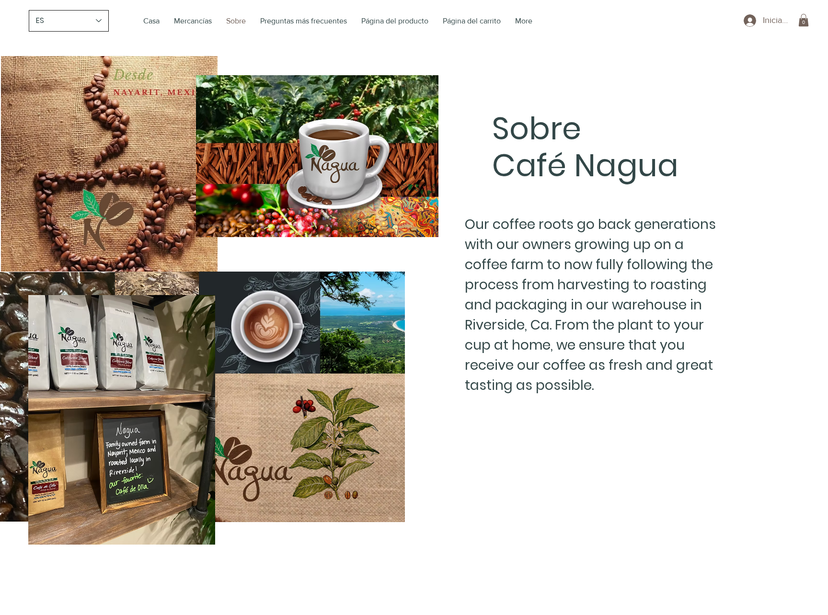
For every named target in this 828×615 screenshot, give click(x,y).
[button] (803, 20)
